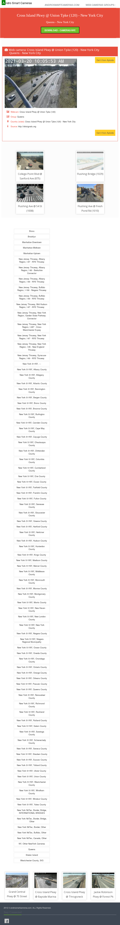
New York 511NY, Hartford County (32, 526)
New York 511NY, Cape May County (32, 430)
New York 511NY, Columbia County (31, 461)
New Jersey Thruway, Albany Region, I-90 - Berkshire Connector (32, 270)
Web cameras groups (100, 4)
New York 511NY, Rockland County (31, 713)
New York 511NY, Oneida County (32, 653)
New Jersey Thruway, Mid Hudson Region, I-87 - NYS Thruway (31, 306)
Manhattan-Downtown (32, 242)
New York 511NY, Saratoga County (32, 733)
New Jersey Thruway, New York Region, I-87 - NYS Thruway (32, 337)
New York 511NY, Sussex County (32, 759)
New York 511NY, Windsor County (31, 798)
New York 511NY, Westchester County (32, 783)
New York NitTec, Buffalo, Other (32, 832)
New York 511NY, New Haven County (31, 609)
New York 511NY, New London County (32, 618)
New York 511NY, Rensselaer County (32, 696)
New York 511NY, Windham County (31, 792)
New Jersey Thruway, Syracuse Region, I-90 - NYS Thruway (32, 357)
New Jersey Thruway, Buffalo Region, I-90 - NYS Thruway (32, 297)
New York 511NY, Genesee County (32, 506)
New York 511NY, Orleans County (32, 678)
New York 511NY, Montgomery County (32, 595)
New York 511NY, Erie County (31, 476)
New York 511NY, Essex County (31, 481)
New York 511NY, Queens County (32, 689)
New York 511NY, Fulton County (31, 498)
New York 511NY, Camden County (31, 422)
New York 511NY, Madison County (31, 560)
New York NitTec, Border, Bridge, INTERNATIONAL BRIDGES (32, 812)
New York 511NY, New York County (31, 626)
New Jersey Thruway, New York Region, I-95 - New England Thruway (32, 346)
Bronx (32, 231)
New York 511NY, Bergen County (32, 397)
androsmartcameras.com (62, 4)
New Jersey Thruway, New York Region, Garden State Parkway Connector (32, 315)
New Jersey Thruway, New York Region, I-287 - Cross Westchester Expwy (32, 327)
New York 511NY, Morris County (31, 602)
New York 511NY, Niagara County (32, 633)
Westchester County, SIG (31, 860)
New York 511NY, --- (32, 363)
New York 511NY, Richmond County (32, 705)
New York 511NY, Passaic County (31, 683)
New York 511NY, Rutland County (32, 720)
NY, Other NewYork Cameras (32, 843)
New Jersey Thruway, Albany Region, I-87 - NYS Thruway (32, 260)
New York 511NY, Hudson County (32, 540)
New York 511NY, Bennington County (32, 390)
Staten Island (32, 854)
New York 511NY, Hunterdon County (32, 548)
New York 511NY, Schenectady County (32, 742)
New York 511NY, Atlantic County (32, 383)
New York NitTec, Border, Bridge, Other (32, 820)
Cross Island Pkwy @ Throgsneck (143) (74, 896)
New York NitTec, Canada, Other (32, 838)
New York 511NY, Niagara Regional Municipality (31, 640)
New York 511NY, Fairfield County (32, 487)
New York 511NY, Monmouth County (32, 581)
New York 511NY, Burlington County (32, 416)
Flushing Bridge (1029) (90, 174)
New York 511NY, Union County (32, 776)
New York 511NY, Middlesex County (32, 573)
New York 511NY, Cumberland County (31, 469)
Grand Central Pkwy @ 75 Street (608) (17, 896)
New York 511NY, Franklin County (32, 492)
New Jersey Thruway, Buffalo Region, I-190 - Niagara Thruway (31, 289)
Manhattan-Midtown (32, 247)
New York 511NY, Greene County (32, 521)
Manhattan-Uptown (31, 253)
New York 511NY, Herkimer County (32, 534)
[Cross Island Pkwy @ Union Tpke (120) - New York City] (41, 83)
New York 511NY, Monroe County (32, 588)
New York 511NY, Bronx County (32, 403)
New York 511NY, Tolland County (32, 765)
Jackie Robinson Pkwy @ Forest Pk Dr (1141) (103, 896)
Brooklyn (32, 236)
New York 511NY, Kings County (32, 554)
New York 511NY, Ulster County (32, 770)
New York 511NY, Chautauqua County (31, 444)
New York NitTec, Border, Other (32, 827)
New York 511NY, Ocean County (32, 647)
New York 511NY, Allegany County (32, 376)
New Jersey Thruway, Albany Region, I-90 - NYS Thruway (32, 280)
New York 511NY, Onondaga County (32, 660)
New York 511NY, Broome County (32, 408)
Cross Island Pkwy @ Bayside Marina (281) (45, 896)
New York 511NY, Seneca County (32, 748)
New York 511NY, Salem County (31, 725)
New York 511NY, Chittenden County (32, 452)
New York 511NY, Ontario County (32, 667)
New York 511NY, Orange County (32, 672)
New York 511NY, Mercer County (32, 565)
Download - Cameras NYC (60, 30)
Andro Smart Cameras (17, 3)
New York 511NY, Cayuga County (32, 436)
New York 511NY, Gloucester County (32, 514)
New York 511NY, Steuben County (31, 754)
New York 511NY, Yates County (32, 804)
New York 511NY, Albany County (32, 369)
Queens (31, 849)
